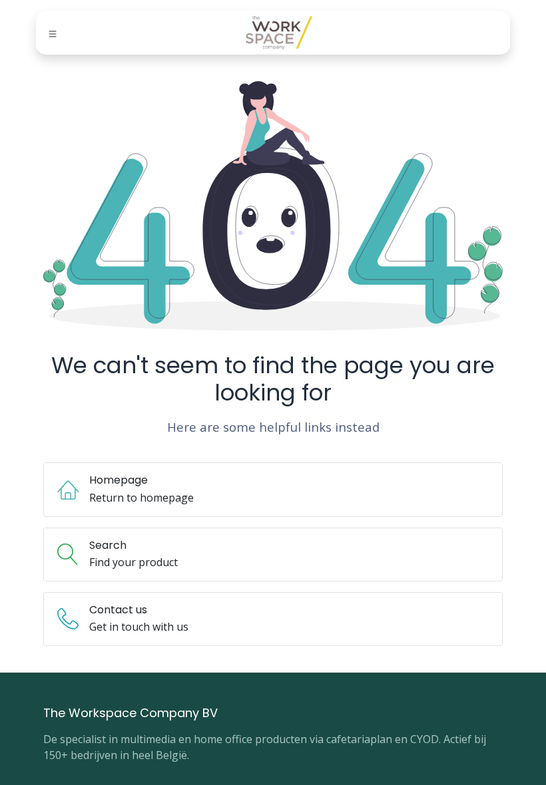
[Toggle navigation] (53, 33)
